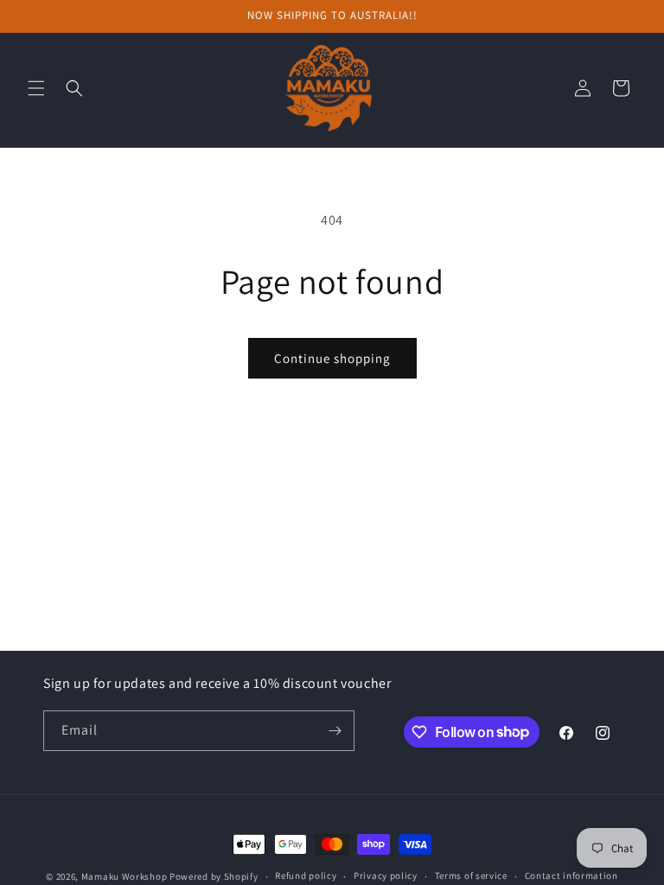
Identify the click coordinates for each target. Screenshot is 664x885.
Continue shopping (332, 358)
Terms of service (471, 875)
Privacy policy (386, 875)
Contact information (571, 875)
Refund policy (305, 875)
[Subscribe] (335, 730)
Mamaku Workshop (124, 876)
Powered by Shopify (214, 876)
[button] (36, 88)
